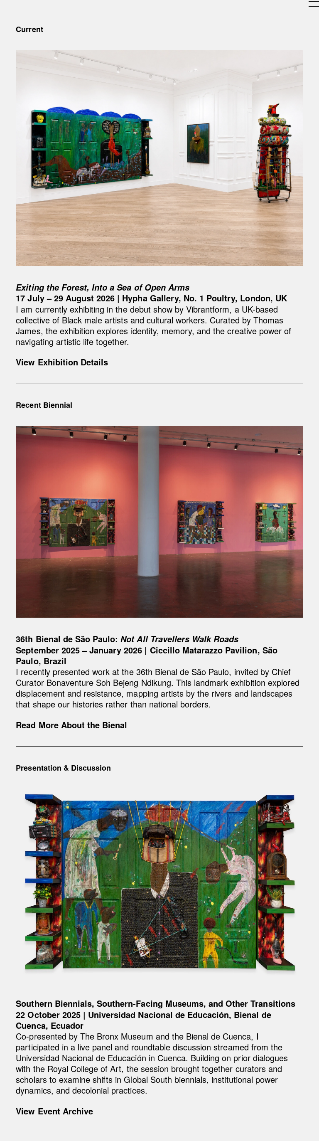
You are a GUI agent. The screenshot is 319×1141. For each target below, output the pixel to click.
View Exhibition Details (62, 362)
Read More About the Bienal (71, 725)
